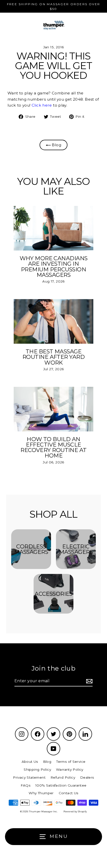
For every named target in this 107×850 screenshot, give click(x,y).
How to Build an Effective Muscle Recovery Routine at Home (53, 447)
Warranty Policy (69, 769)
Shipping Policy (37, 769)
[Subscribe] (89, 681)
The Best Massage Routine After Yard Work (53, 357)
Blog (56, 144)
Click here (42, 105)
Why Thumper (41, 793)
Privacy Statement (29, 777)
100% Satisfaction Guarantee (60, 785)
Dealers (87, 777)
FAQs (26, 785)
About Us (30, 762)
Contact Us (68, 793)
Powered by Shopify (75, 811)
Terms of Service (70, 762)
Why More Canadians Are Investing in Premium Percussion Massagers (54, 266)
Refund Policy (63, 777)
